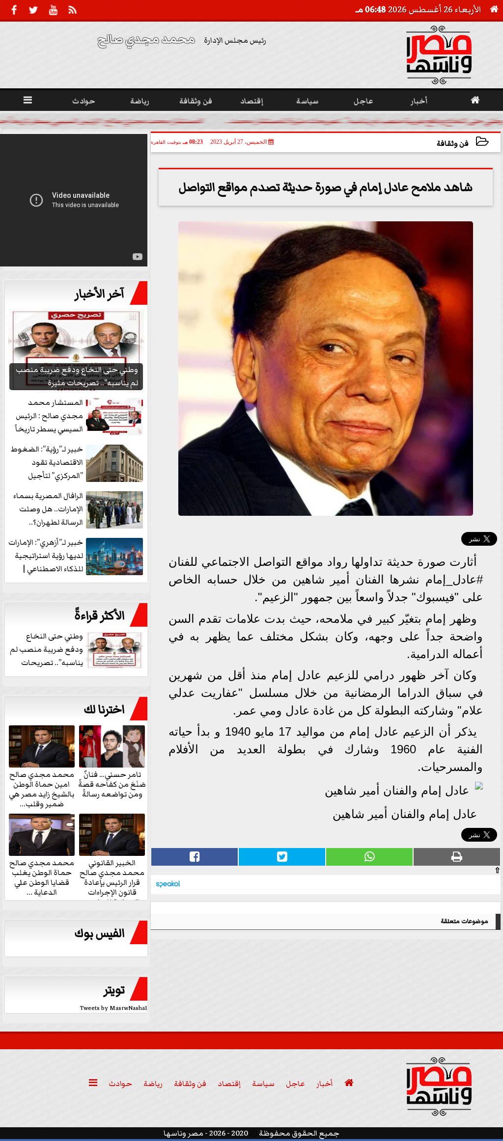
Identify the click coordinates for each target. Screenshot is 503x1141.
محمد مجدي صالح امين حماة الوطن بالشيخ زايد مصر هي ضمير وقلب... (41, 789)
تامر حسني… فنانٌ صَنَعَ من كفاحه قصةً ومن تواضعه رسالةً (112, 784)
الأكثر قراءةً (99, 616)
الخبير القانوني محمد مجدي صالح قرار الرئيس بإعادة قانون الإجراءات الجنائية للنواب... (112, 882)
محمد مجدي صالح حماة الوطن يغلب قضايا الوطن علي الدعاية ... (41, 877)
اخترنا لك (104, 709)
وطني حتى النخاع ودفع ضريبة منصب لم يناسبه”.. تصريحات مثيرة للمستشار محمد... (364, 121)
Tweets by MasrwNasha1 (113, 1008)
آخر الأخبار (100, 294)
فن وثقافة (453, 143)
